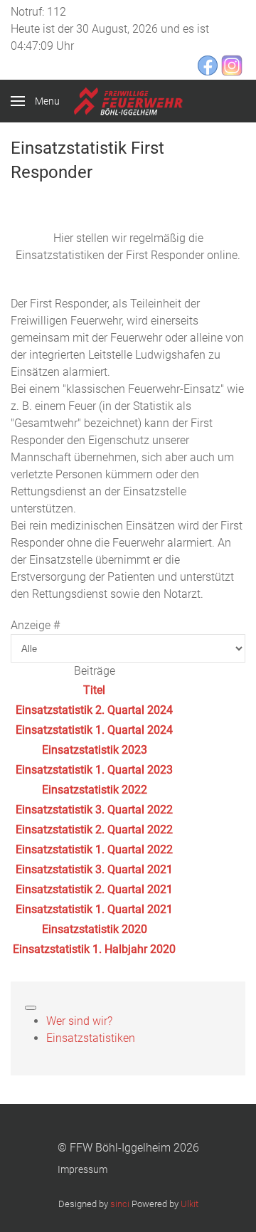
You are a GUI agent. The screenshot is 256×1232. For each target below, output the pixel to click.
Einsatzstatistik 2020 (94, 929)
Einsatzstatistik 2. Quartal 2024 (94, 710)
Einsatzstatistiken (90, 1038)
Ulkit (189, 1204)
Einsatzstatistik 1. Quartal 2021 (94, 909)
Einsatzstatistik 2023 (94, 750)
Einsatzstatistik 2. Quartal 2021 (94, 889)
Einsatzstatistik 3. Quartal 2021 (94, 869)
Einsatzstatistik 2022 (94, 789)
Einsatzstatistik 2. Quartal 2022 (94, 829)
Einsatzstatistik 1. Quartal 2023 (94, 769)
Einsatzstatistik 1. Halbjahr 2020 (94, 949)
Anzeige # (35, 625)
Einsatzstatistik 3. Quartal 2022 (94, 809)
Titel (94, 690)
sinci (119, 1204)
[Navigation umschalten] (30, 1008)
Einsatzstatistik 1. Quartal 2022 (94, 849)
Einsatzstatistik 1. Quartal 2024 (94, 730)
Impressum (82, 1169)
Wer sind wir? (79, 1021)
